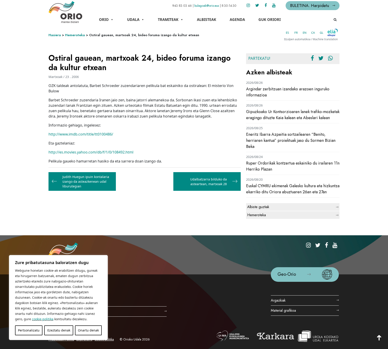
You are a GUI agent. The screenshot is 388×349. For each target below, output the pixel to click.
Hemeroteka (75, 35)
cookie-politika (42, 319)
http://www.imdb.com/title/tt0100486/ (80, 134)
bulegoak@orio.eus (206, 5)
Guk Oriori (269, 19)
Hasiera (54, 35)
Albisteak (206, 19)
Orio (104, 19)
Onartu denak (88, 330)
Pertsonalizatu (29, 330)
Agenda (237, 19)
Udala (133, 19)
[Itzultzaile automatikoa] (333, 32)
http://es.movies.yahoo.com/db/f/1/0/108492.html (90, 152)
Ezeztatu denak (58, 330)
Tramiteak (168, 19)
